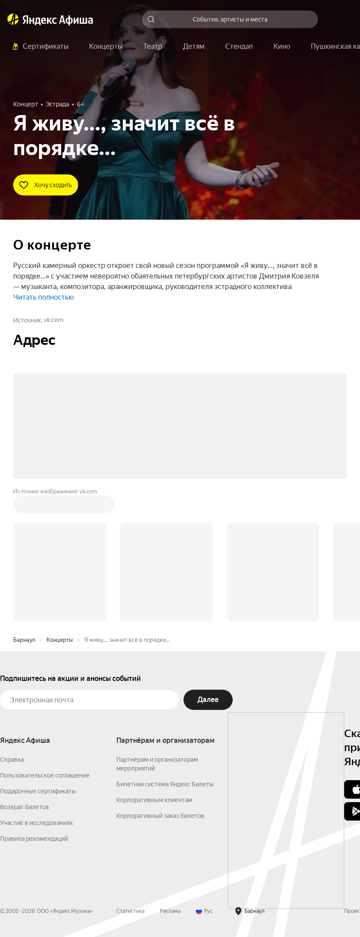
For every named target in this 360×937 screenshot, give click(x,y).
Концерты (60, 506)
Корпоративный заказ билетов (160, 682)
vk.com (53, 319)
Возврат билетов (24, 673)
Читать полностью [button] (43, 297)
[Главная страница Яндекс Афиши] (13, 19)
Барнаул (24, 506)
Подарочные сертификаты (38, 658)
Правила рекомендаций (34, 705)
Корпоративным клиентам (154, 666)
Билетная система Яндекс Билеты (165, 651)
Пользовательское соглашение (45, 642)
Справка (12, 626)
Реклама (170, 778)
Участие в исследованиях (36, 689)
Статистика (130, 778)
